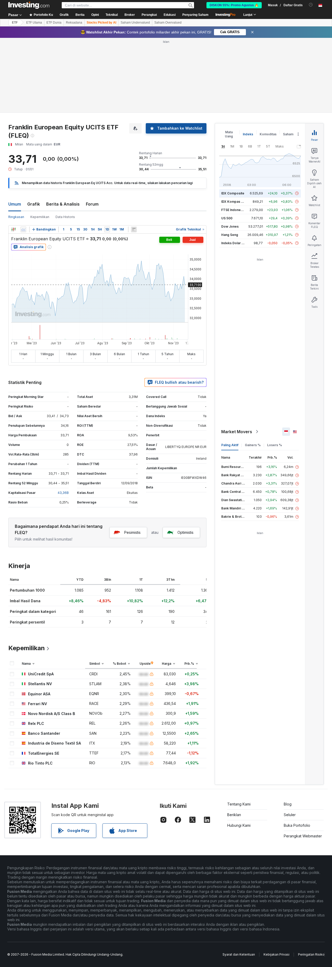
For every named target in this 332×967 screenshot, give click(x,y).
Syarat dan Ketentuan (239, 954)
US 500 (226, 218)
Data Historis (65, 217)
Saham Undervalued (135, 22)
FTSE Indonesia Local (237, 210)
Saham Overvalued (168, 22)
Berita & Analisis (63, 204)
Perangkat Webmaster (303, 836)
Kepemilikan (39, 217)
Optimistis (185, 532)
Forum (92, 204)
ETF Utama (34, 22)
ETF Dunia (53, 22)
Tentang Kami (239, 804)
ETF (15, 22)
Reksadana (74, 22)
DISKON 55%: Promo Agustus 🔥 (234, 5)
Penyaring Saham (195, 15)
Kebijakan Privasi (276, 954)
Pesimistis (132, 532)
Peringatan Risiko (311, 954)
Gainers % (253, 445)
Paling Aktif (229, 445)
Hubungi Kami (239, 825)
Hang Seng (229, 235)
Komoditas (268, 134)
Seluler (290, 814)
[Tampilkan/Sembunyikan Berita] (134, 229)
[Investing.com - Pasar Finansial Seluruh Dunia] (28, 5)
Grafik (33, 204)
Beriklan (234, 814)
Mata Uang (229, 134)
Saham (288, 134)
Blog (288, 804)
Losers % (274, 445)
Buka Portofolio (297, 825)
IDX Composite (232, 193)
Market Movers (236, 431)
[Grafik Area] (23, 229)
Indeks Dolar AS (233, 243)
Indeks (248, 134)
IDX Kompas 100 (233, 202)
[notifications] (311, 4)
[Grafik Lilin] (13, 229)
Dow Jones (230, 226)
